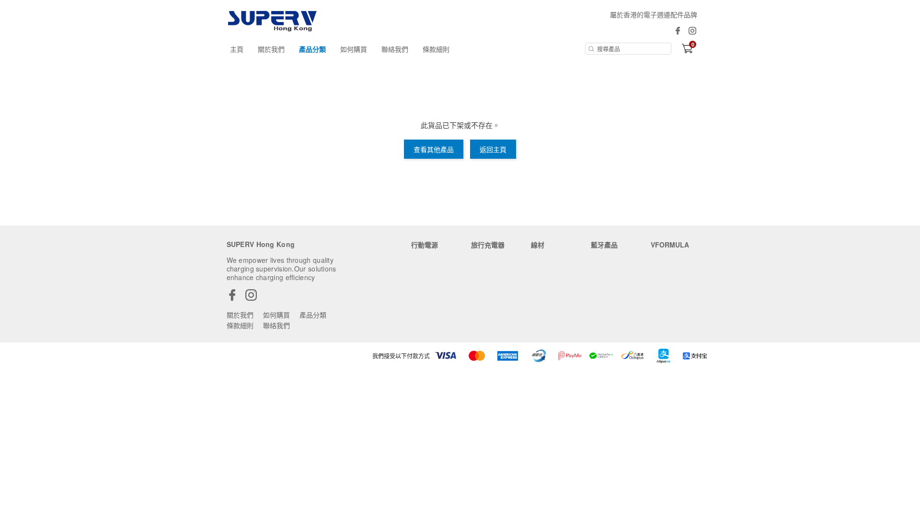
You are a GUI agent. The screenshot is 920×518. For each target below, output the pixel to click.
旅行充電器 (488, 244)
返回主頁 (493, 149)
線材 (537, 244)
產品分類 (312, 49)
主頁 (236, 49)
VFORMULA (670, 244)
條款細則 (436, 49)
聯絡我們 (394, 49)
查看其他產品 (434, 149)
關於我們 (271, 49)
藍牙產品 (604, 244)
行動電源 (424, 244)
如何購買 (353, 49)
